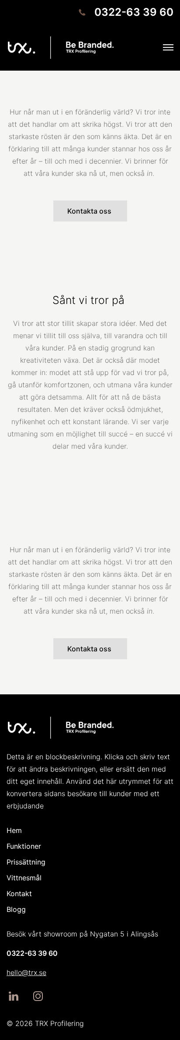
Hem (14, 830)
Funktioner (24, 846)
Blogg (16, 909)
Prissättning (26, 862)
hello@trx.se (26, 972)
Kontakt (19, 893)
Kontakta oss (90, 211)
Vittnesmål (24, 877)
